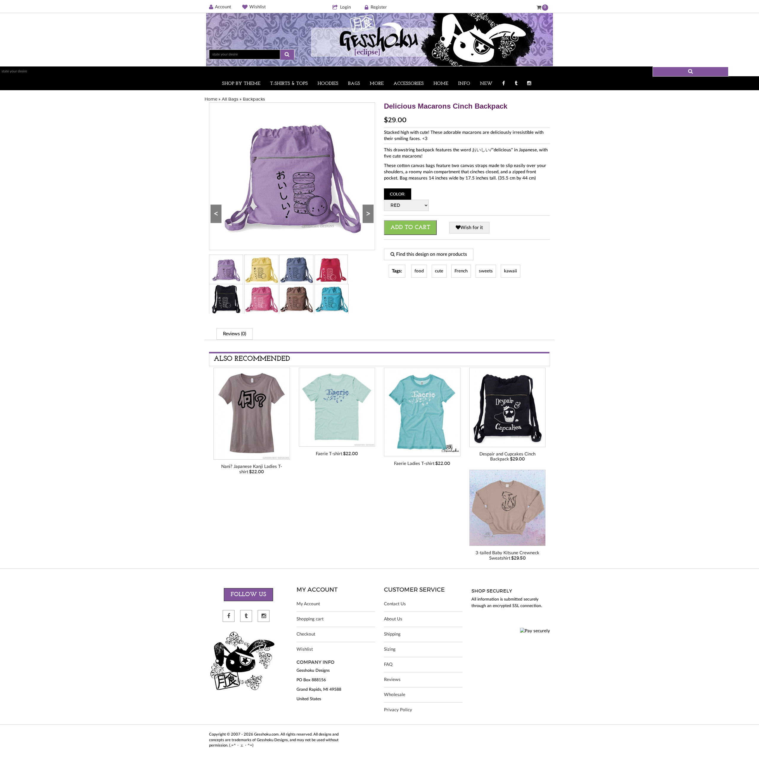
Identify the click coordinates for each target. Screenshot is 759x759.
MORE (377, 83)
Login (345, 7)
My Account (308, 604)
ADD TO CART (410, 228)
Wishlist (257, 7)
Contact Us (395, 604)
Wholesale (394, 695)
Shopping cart (309, 619)
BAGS (354, 83)
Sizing (390, 649)
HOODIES (328, 83)
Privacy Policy (398, 710)
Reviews (392, 679)
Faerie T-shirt (329, 454)
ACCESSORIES (408, 83)
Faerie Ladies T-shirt (414, 463)
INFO (464, 83)
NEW (486, 83)
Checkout (305, 634)
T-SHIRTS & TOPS (289, 83)
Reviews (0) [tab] (234, 333)
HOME (440, 83)
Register (379, 7)
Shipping (392, 634)
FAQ (388, 664)
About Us (393, 619)
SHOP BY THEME (241, 83)
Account (223, 7)
